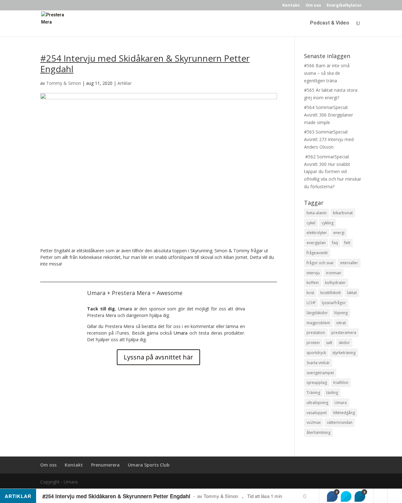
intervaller (349, 262)
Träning (313, 392)
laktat (352, 292)
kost (310, 292)
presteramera (343, 332)
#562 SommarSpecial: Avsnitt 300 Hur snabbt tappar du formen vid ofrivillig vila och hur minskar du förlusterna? (332, 171)
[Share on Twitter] (346, 496)
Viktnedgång (344, 412)
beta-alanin (317, 213)
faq (335, 242)
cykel (311, 223)
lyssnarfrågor (334, 302)
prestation (316, 332)
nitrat (341, 322)
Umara (125, 309)
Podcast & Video (329, 23)
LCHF (311, 302)
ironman (333, 273)
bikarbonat (343, 213)
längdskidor (317, 312)
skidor (344, 342)
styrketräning (344, 352)
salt (329, 342)
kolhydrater (335, 282)
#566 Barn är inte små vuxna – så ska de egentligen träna (327, 73)
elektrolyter (317, 232)
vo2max (314, 422)
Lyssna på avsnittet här (158, 357)
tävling (332, 392)
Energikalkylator (344, 5)
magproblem (318, 322)
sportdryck (316, 352)
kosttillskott (330, 292)
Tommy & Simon (63, 83)
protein (313, 342)
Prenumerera (105, 465)
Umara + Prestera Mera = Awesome (134, 293)
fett (347, 242)
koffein (313, 282)
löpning (341, 312)
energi (339, 232)
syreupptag (317, 382)
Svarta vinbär (318, 362)
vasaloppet (317, 412)
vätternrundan (339, 422)
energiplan (316, 242)
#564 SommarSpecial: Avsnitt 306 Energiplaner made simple (328, 114)
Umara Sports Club (149, 465)
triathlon (340, 382)
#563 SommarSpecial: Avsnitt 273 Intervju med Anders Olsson (329, 139)
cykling (328, 223)
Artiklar (124, 83)
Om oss (313, 5)
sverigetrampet (320, 372)
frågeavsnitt (317, 252)
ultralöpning (317, 402)
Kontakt (291, 5)
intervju (313, 273)
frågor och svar (320, 262)
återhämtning (318, 432)
